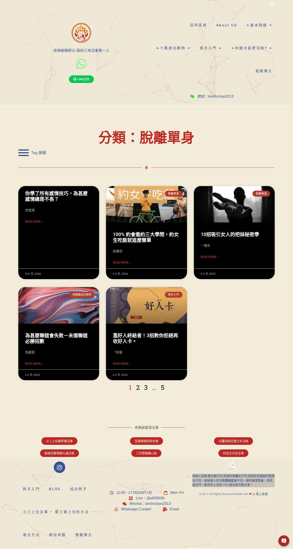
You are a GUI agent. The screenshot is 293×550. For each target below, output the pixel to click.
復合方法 (31, 535)
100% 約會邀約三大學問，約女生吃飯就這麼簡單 (146, 237)
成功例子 (78, 489)
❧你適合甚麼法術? (249, 48)
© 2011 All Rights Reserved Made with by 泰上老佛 (233, 494)
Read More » (34, 221)
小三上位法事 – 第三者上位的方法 (56, 512)
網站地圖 (57, 535)
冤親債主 (263, 71)
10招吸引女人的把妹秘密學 (230, 234)
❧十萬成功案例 (170, 48)
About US (226, 25)
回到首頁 (198, 25)
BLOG (55, 489)
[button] (272, 4)
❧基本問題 (256, 25)
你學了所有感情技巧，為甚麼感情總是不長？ (56, 196)
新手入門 (208, 48)
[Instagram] (59, 467)
